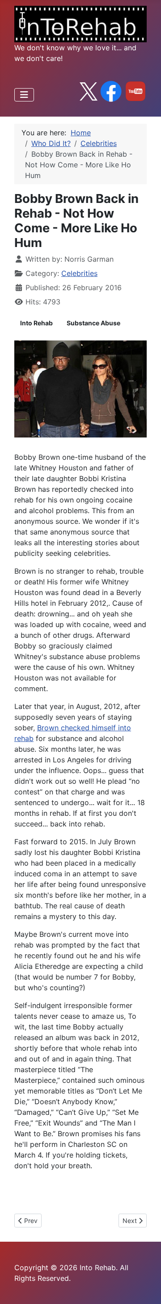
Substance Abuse (93, 323)
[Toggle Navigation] (24, 94)
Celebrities (79, 273)
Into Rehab (36, 323)
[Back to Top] (145, 1287)
